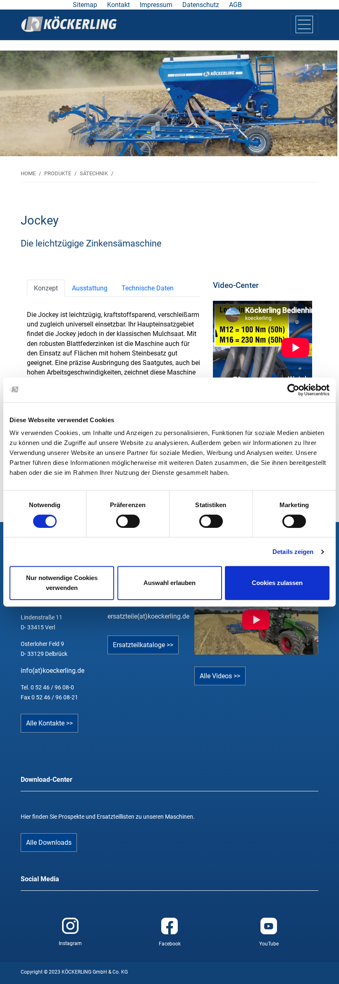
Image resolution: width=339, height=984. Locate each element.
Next (296, 99)
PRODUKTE (57, 173)
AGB (235, 5)
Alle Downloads (49, 842)
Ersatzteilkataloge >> (143, 645)
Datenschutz (200, 5)
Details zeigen (292, 551)
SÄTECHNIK (94, 173)
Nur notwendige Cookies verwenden (62, 582)
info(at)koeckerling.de (52, 671)
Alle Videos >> (220, 676)
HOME (28, 173)
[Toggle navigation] (304, 24)
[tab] (46, 288)
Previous (42, 99)
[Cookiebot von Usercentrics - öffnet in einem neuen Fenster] (293, 390)
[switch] (128, 521)
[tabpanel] (168, 103)
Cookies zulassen (277, 582)
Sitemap (85, 5)
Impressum (156, 5)
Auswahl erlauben (169, 582)
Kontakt (118, 5)
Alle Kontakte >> (49, 723)
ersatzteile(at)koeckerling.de (148, 616)
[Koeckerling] (69, 24)
